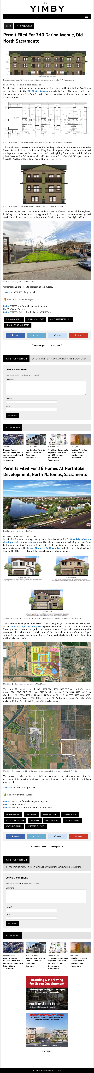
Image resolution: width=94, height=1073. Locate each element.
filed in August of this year (26, 626)
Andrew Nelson (12, 85)
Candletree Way (13, 814)
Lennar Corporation (15, 820)
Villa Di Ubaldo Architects (17, 325)
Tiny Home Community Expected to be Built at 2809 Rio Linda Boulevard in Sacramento (58, 455)
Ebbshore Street (50, 814)
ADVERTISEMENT (47, 1051)
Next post (55, 345)
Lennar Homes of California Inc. (44, 548)
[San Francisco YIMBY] (47, 7)
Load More (47, 1060)
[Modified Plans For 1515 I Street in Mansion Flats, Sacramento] (80, 443)
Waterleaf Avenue (13, 826)
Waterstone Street (36, 826)
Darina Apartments (36, 319)
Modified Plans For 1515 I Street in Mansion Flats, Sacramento (78, 454)
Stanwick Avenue (72, 820)
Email (8, 406)
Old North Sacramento (39, 91)
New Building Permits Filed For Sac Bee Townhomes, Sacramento (35, 454)
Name (8, 398)
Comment (10, 379)
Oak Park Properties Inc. (60, 319)
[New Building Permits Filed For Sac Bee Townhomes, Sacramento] (36, 443)
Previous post (40, 345)
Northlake (34, 820)
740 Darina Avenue (13, 319)
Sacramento (35, 542)
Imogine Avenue (70, 814)
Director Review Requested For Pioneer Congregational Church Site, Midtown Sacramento (13, 455)
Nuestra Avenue (52, 820)
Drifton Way (31, 814)
